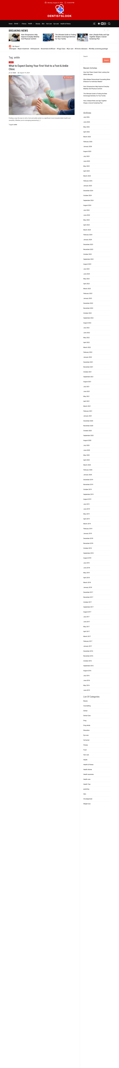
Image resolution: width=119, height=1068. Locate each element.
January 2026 (87, 146)
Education (86, 730)
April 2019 (86, 519)
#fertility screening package (98, 49)
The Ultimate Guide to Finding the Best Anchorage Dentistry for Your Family (65, 37)
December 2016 (88, 651)
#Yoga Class (61, 49)
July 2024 (86, 210)
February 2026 (87, 141)
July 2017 (86, 617)
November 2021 (88, 367)
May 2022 (86, 337)
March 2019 (87, 524)
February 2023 (87, 293)
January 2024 (87, 239)
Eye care (56, 24)
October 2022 (87, 313)
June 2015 (86, 690)
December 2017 (88, 592)
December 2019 (88, 479)
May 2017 (86, 626)
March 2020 (87, 465)
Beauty (38, 24)
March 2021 (87, 406)
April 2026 (86, 132)
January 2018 (87, 587)
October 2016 (87, 661)
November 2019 (88, 484)
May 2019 (86, 514)
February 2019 (87, 528)
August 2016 (87, 670)
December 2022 (88, 303)
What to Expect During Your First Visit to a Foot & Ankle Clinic (38, 67)
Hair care (49, 24)
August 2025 (87, 151)
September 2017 (88, 607)
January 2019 (87, 533)
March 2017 (87, 636)
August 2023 (87, 264)
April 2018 (86, 577)
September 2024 (88, 200)
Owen (14, 72)
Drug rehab (86, 725)
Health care (86, 779)
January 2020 (87, 475)
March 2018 (87, 582)
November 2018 (88, 543)
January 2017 (87, 646)
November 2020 (88, 426)
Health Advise (87, 769)
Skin (43, 24)
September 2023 (88, 259)
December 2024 (88, 190)
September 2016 (88, 666)
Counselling (87, 706)
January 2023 (87, 298)
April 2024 (86, 225)
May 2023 (86, 279)
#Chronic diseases (81, 49)
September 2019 (88, 494)
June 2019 (86, 509)
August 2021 (87, 381)
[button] (107, 30)
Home (10, 24)
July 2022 (86, 328)
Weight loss (87, 804)
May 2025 (86, 166)
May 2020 (86, 455)
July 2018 (86, 563)
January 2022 (87, 357)
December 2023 (88, 244)
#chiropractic (35, 49)
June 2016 (86, 680)
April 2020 (86, 460)
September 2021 (88, 377)
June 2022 (86, 332)
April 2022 (86, 342)
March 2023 (87, 288)
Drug (84, 720)
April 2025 (86, 171)
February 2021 (87, 411)
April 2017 (86, 631)
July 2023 (86, 269)
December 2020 (88, 421)
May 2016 (86, 685)
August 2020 (87, 440)
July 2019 (86, 504)
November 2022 (88, 308)
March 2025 (87, 176)
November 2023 (88, 249)
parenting (86, 789)
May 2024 (86, 220)
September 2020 (88, 435)
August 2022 (87, 323)
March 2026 (87, 137)
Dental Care (87, 715)
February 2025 (87, 181)
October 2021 (87, 372)
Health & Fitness (65, 24)
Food (85, 750)
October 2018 (87, 548)
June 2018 (86, 568)
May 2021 (86, 396)
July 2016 (86, 675)
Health (30, 23)
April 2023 (86, 284)
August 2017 (87, 612)
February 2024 (87, 235)
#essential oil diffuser (48, 49)
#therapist (13, 49)
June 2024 (86, 215)
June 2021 (86, 391)
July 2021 (86, 386)
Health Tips (86, 784)
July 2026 (86, 117)
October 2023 (87, 254)
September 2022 (88, 318)
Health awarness (88, 774)
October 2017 (87, 602)
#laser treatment (24, 49)
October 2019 (87, 489)
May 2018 (86, 573)
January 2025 (87, 186)
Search (85, 56)
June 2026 (86, 122)
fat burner (86, 740)
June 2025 (86, 161)
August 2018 (87, 558)
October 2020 (87, 430)
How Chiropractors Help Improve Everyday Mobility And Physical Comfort (30, 37)
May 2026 (86, 127)
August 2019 (87, 499)
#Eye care (70, 49)
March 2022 (87, 347)
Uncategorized (87, 799)
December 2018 (88, 538)
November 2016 (88, 656)
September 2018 (88, 553)
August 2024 (87, 205)
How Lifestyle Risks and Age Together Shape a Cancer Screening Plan (99, 37)
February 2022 (87, 352)
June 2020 (86, 450)
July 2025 (86, 156)
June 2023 (86, 274)
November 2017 (88, 597)
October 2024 (87, 195)
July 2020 (86, 445)
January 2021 (87, 416)
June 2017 (86, 622)
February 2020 (87, 470)
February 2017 (87, 641)
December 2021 (88, 362)
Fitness (24, 24)
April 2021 (86, 401)
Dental (16, 23)
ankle (15, 125)
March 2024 (87, 230)
